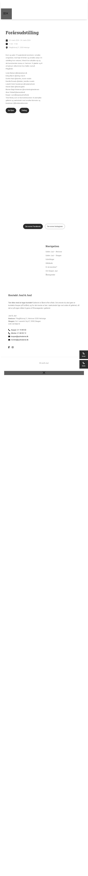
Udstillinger (50, 259)
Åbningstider (50, 275)
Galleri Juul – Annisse (54, 252)
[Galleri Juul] (20, 11)
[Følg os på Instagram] (13, 347)
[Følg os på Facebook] (9, 347)
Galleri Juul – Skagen (53, 256)
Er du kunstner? (51, 267)
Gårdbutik (49, 263)
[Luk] (44, 373)
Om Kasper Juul (52, 271)
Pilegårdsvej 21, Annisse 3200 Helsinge (31, 318)
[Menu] (6, 13)
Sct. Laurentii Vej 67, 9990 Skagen (28, 321)
